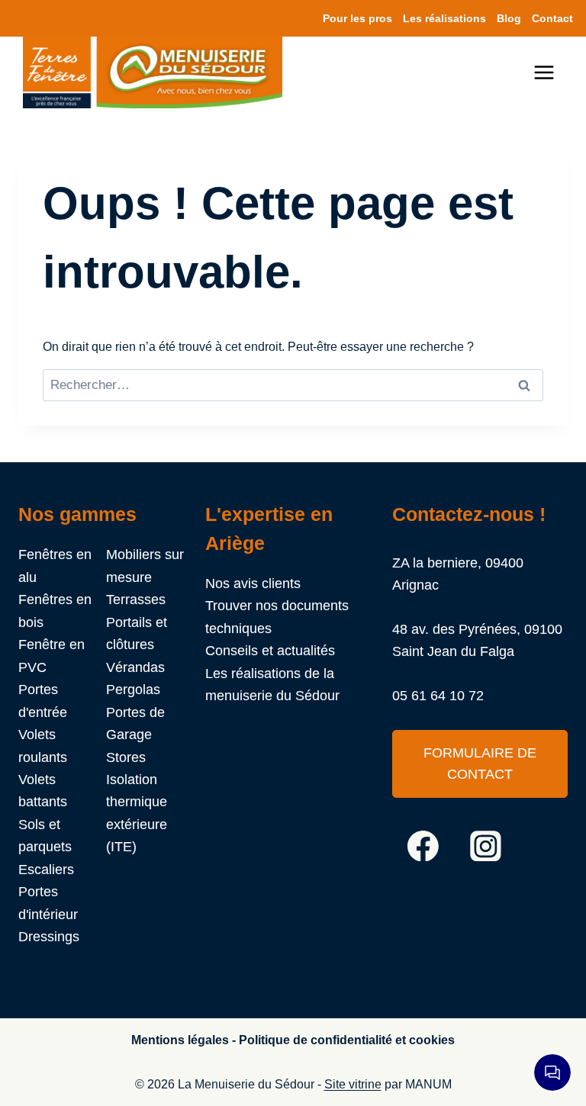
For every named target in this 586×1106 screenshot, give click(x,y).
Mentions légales (180, 1040)
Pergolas (133, 689)
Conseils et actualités (270, 650)
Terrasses (136, 599)
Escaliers (46, 869)
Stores (126, 757)
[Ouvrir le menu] (552, 72)
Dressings (48, 936)
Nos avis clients (253, 583)
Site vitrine (353, 1084)
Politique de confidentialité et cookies (347, 1040)
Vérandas (135, 667)
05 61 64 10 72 (438, 695)
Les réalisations (444, 18)
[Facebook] (423, 846)
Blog (509, 18)
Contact (552, 18)
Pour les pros (357, 18)
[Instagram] (486, 846)
